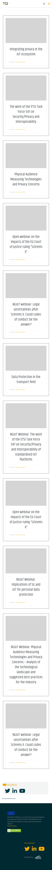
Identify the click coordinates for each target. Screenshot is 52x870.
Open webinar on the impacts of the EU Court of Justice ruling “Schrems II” (26, 244)
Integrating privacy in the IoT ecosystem (26, 51)
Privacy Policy (12, 826)
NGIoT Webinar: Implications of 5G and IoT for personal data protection (26, 587)
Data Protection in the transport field (26, 379)
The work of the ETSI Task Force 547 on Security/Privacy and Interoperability (26, 114)
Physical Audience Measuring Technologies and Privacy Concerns (26, 179)
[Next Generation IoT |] (5, 4)
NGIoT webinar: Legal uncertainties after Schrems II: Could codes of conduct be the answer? (26, 314)
